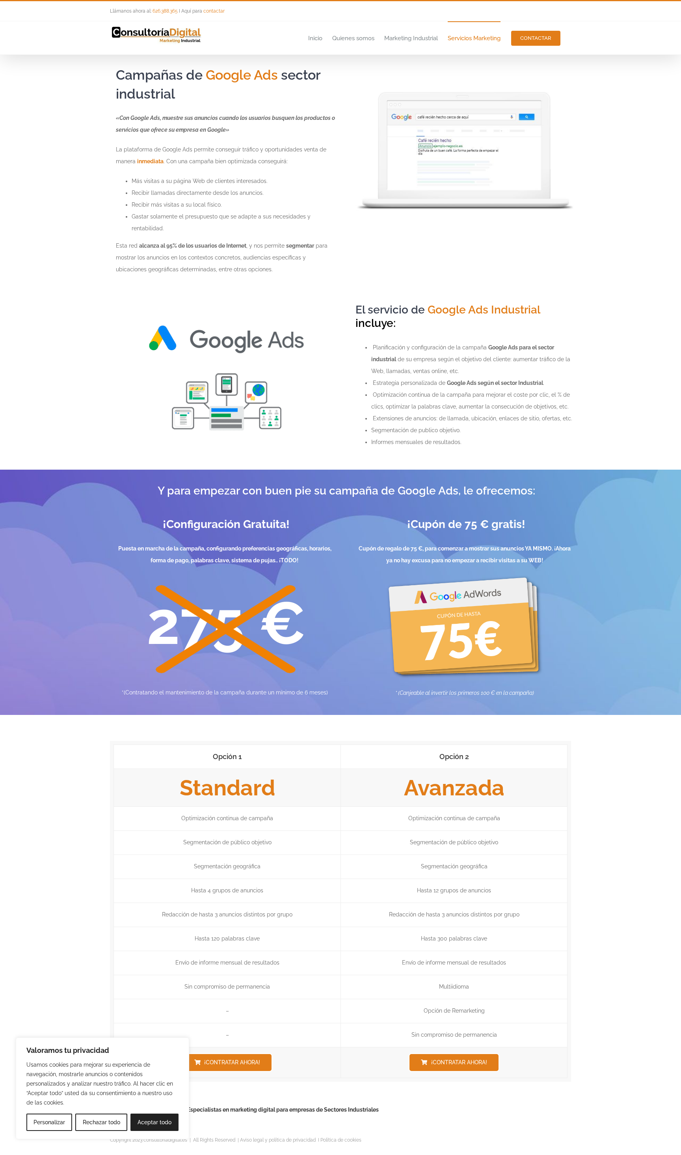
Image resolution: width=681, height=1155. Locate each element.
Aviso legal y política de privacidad (278, 1140)
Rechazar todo (101, 1122)
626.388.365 (165, 11)
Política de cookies (340, 1140)
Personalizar (49, 1122)
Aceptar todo (154, 1122)
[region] (102, 1088)
